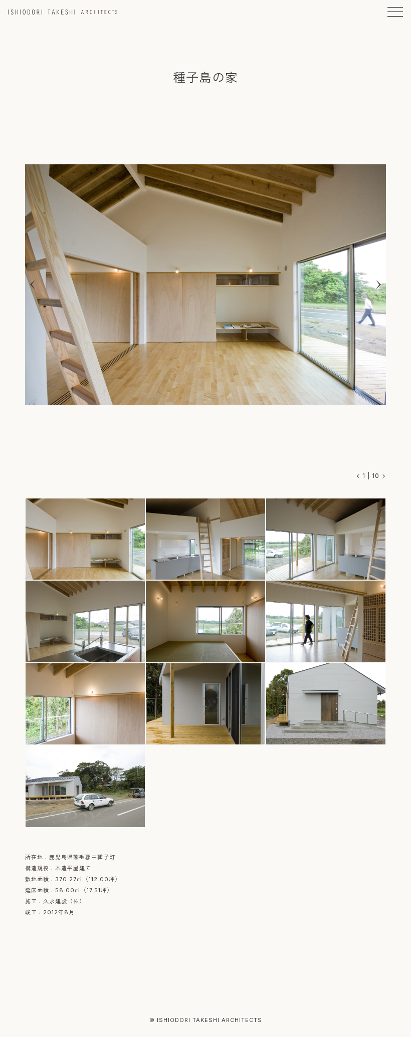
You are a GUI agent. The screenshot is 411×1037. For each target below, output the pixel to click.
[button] (378, 284)
